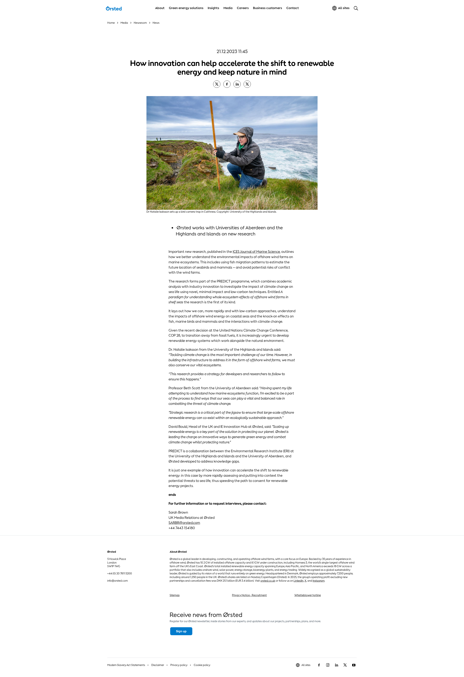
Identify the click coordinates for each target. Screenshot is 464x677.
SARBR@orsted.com (184, 523)
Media (228, 8)
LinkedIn (298, 580)
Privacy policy (178, 665)
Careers (243, 8)
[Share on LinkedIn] (237, 84)
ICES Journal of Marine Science (256, 252)
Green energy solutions (186, 8)
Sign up (181, 631)
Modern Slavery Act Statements (126, 665)
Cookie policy (202, 665)
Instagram (319, 580)
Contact (292, 8)
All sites (305, 665)
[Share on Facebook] (227, 84)
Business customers (267, 8)
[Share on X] (216, 84)
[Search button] (356, 8)
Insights (213, 8)
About (160, 8)
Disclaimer (157, 665)
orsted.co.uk (267, 580)
